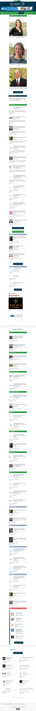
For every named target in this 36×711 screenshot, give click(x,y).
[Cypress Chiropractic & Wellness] (21, 689)
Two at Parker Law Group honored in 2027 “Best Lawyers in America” (19, 500)
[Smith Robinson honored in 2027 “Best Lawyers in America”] (11, 195)
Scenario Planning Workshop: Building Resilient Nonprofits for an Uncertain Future (20, 630)
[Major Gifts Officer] (11, 276)
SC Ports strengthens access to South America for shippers (19, 117)
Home (2, 703)
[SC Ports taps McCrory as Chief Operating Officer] (11, 247)
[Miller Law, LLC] (21, 673)
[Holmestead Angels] (21, 665)
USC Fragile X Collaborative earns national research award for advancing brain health (19, 147)
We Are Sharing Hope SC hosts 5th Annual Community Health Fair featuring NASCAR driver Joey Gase (20, 176)
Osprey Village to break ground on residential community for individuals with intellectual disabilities (19, 203)
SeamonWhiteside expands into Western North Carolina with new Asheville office (19, 356)
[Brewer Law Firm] (4, 673)
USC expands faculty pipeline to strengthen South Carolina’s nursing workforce (19, 456)
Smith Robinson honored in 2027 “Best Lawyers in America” (19, 195)
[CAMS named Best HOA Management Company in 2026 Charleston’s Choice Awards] (11, 212)
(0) (21, 1)
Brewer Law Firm (8, 672)
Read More (10, 113)
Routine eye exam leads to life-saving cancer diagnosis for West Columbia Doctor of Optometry (19, 465)
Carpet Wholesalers (9, 665)
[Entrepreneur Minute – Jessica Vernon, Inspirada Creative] (18, 51)
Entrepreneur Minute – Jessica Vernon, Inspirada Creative (18, 65)
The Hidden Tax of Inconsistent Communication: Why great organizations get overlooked (18, 336)
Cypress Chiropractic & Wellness (28, 688)
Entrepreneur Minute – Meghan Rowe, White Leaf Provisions (18, 37)
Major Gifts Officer (16, 275)
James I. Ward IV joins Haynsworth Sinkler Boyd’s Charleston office (20, 220)
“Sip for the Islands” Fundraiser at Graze (19, 613)
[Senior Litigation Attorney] (11, 269)
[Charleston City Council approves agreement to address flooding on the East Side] (11, 436)
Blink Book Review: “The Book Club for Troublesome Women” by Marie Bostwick (20, 157)
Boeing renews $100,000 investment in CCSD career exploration (19, 107)
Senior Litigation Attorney (17, 268)
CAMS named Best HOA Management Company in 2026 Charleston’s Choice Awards (19, 212)
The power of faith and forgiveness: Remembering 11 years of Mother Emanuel (19, 529)
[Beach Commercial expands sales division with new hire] (11, 405)
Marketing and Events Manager (18, 282)
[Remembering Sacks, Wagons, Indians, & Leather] (11, 138)
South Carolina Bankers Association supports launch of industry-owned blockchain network (19, 166)
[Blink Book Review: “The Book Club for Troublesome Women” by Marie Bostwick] (11, 157)
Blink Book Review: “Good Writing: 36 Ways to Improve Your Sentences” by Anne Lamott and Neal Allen (19, 345)
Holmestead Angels (26, 665)
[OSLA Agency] (4, 689)
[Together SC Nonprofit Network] (21, 657)
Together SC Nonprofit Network (28, 657)
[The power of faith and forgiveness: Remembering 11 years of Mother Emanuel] (11, 530)
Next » (22, 697)
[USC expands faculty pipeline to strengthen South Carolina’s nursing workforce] (11, 457)
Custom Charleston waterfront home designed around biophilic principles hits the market (19, 364)
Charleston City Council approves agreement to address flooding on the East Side (19, 435)
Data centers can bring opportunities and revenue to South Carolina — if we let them (19, 539)
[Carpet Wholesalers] (4, 665)
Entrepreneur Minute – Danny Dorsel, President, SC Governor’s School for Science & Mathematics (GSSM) (18, 88)
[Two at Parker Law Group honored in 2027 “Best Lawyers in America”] (11, 500)
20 (19, 697)
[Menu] (2, 12)
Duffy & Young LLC (26, 680)
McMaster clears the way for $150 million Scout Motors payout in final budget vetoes (20, 237)
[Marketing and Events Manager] (11, 283)
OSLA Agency (8, 688)
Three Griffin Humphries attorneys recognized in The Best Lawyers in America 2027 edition (19, 186)
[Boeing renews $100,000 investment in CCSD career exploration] (11, 416)
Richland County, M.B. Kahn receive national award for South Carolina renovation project (19, 254)
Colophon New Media (9, 680)
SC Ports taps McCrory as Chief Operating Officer (18, 246)
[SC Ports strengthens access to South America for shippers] (11, 117)
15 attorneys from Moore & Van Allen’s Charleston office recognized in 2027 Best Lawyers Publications (20, 384)
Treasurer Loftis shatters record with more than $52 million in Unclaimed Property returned (19, 127)
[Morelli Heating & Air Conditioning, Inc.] (4, 658)
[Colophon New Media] (4, 681)
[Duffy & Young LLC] (21, 681)
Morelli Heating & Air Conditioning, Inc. (9, 658)
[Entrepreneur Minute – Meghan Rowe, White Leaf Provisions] (18, 26)
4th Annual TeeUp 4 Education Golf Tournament (19, 619)
